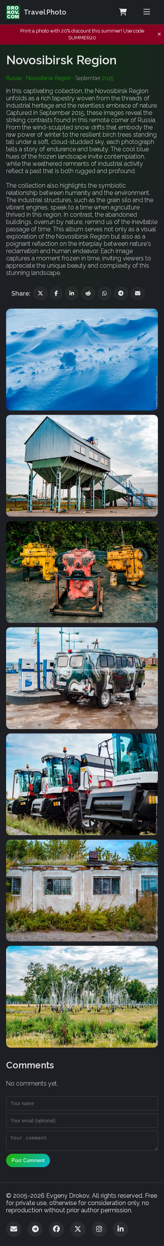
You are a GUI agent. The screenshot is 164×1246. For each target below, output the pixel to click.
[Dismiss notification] (159, 34)
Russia (14, 78)
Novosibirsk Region (48, 78)
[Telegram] (35, 1229)
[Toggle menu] (146, 12)
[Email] (13, 1229)
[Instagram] (99, 1229)
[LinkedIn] (120, 1229)
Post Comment (28, 1160)
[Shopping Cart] (123, 12)
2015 (107, 78)
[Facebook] (56, 1229)
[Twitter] (77, 1229)
